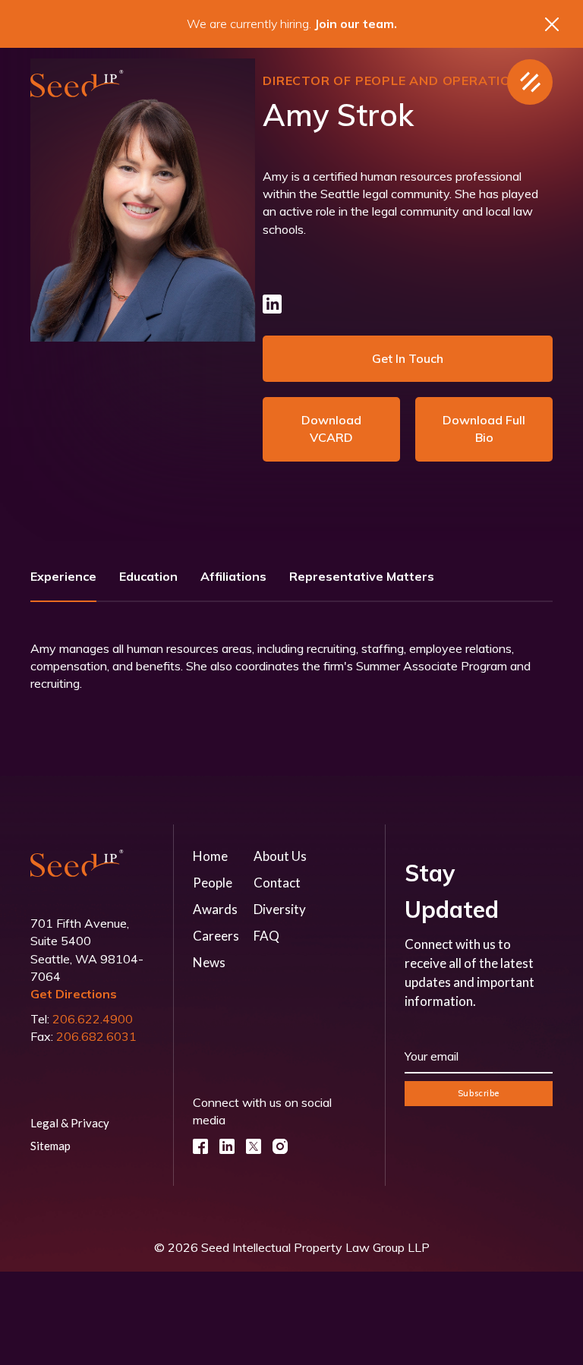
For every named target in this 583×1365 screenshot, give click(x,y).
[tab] (63, 582)
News (209, 962)
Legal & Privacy (69, 1123)
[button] (530, 82)
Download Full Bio (484, 428)
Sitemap (50, 1145)
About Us (280, 856)
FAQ (266, 936)
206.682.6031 (96, 1036)
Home (210, 856)
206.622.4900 (92, 1018)
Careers (216, 936)
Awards (215, 909)
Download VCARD (331, 428)
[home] (77, 82)
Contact (277, 883)
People (212, 883)
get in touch (407, 358)
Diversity (280, 909)
